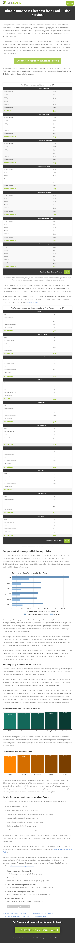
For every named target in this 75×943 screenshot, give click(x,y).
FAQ (34, 938)
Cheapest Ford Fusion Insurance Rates (36, 60)
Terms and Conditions (56, 938)
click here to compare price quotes (22, 866)
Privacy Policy (40, 938)
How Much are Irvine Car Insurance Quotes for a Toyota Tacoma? (25, 916)
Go (66, 272)
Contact (47, 938)
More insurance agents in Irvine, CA (18, 907)
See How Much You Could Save (36, 930)
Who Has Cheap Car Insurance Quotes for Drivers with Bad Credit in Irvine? (28, 913)
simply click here (32, 302)
